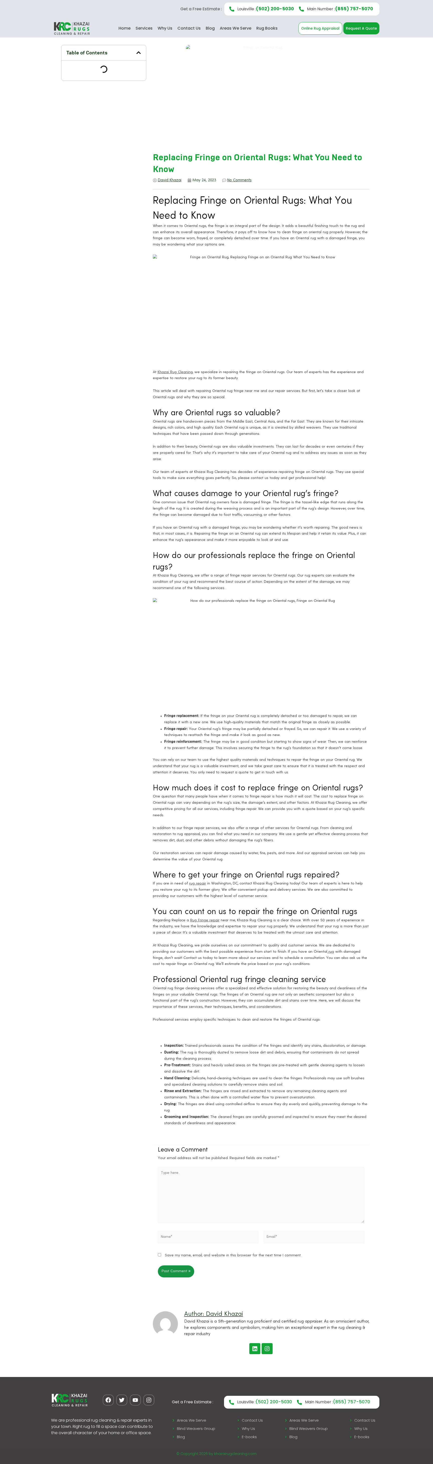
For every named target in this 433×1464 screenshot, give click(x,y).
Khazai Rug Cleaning (175, 372)
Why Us (165, 28)
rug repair (197, 883)
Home (125, 28)
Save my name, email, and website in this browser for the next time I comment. (233, 1255)
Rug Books (267, 28)
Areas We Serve (235, 28)
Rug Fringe (199, 920)
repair (214, 920)
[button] (138, 52)
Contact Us (189, 28)
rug (330, 952)
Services (144, 28)
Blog (210, 28)
